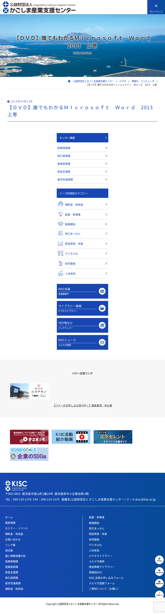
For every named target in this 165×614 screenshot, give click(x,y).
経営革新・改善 (98, 534)
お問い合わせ (13, 539)
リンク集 (10, 545)
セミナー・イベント (16, 528)
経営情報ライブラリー (102, 567)
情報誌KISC (95, 572)
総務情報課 (63, 148)
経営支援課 (63, 171)
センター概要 (67, 138)
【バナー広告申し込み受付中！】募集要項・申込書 (82, 405)
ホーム (9, 517)
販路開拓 (94, 523)
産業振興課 (63, 164)
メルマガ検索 (96, 561)
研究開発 (94, 539)
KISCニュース (67, 342)
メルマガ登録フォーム (102, 583)
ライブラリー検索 (70, 308)
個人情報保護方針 (15, 556)
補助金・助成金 (14, 534)
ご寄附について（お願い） (104, 589)
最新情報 (10, 523)
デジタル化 (95, 545)
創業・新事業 (96, 517)
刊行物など (65, 325)
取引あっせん (96, 528)
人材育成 (94, 550)
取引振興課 (63, 156)
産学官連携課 (65, 179)
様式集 (9, 550)
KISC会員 (64, 291)
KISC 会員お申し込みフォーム (106, 578)
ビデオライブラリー (100, 556)
